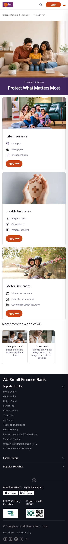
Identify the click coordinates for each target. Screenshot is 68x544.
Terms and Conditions (14, 424)
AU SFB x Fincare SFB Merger (17, 448)
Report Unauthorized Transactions (20, 434)
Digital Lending (10, 429)
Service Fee (8, 405)
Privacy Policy (24, 532)
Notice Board (10, 401)
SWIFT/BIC (8, 415)
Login (53, 4)
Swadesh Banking (12, 438)
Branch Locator (11, 410)
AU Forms (8, 420)
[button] (34, 478)
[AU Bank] (8, 4)
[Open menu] (64, 5)
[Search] (41, 5)
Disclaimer (8, 532)
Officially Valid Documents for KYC (20, 443)
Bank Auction (9, 396)
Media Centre (10, 391)
